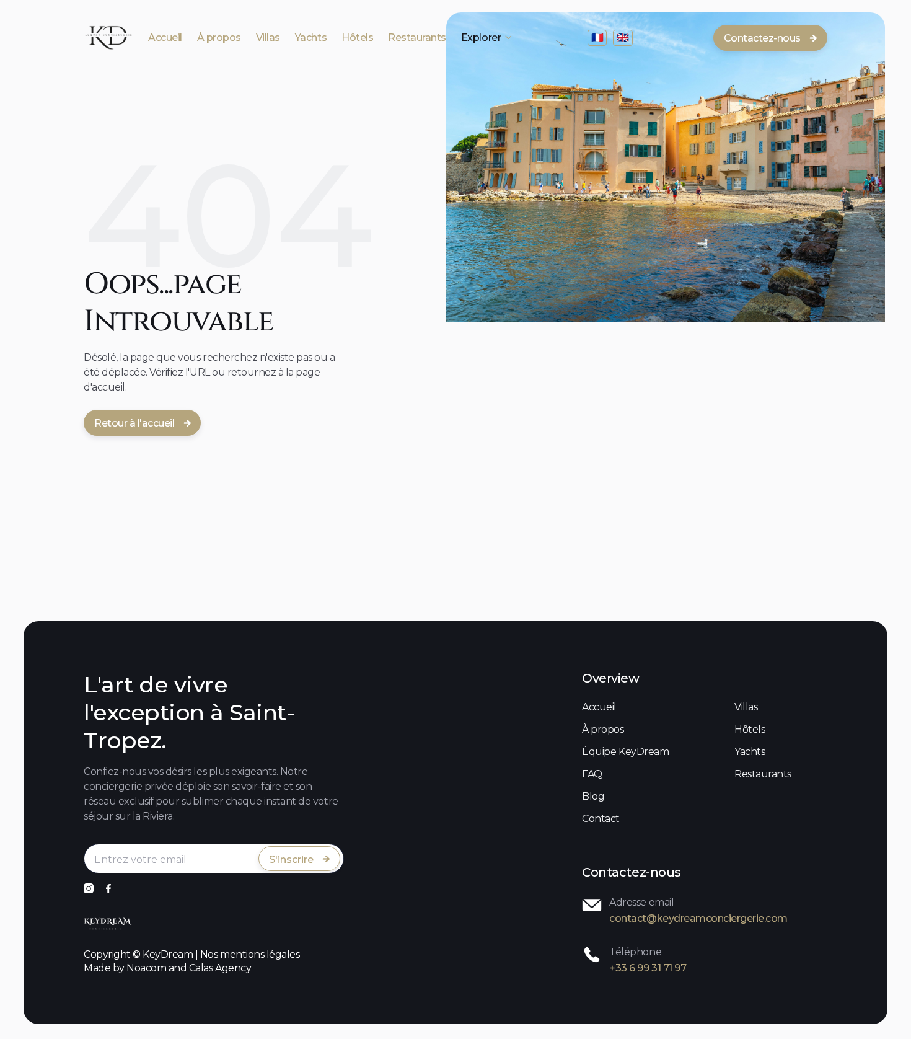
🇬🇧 (623, 37)
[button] (487, 37)
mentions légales (259, 954)
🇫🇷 (597, 37)
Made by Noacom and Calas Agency (167, 968)
